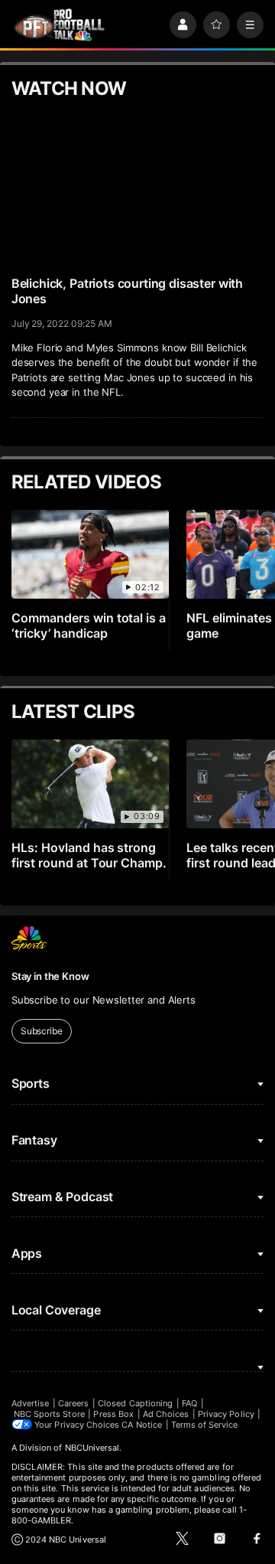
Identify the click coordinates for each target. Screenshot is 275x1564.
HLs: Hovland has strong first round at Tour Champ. (89, 855)
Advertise (30, 1403)
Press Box (113, 1414)
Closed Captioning (135, 1403)
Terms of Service (204, 1424)
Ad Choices (166, 1414)
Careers (73, 1403)
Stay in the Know (50, 976)
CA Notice (141, 1424)
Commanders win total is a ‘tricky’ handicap (89, 625)
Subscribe (42, 1031)
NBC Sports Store (49, 1414)
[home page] (59, 25)
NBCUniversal (92, 1447)
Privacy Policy (226, 1414)
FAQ (189, 1403)
